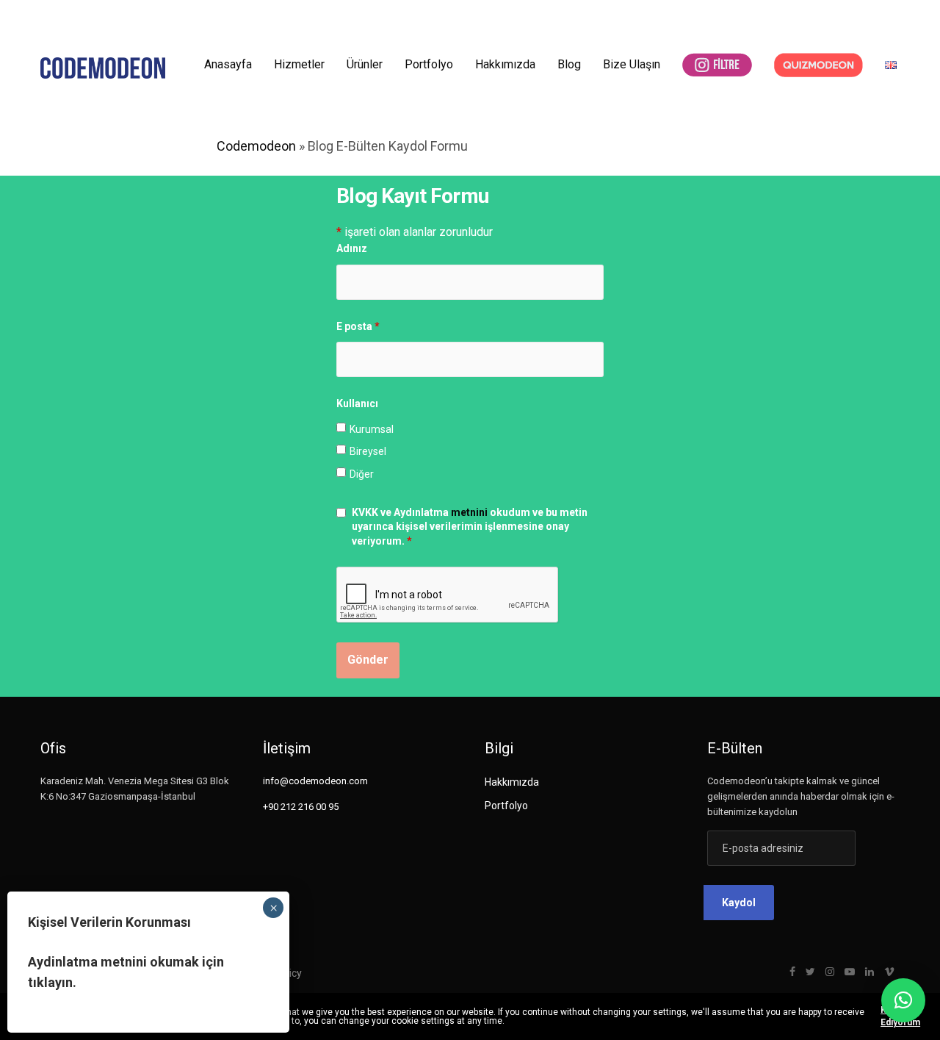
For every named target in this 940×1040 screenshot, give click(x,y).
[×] (903, 1000)
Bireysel (368, 451)
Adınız (351, 248)
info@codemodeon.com (315, 780)
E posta (358, 326)
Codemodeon (256, 146)
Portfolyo (429, 64)
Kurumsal (372, 429)
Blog (569, 64)
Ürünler (365, 64)
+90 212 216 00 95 (301, 806)
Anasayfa (228, 64)
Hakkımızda (505, 64)
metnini (469, 512)
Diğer (362, 474)
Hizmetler (299, 64)
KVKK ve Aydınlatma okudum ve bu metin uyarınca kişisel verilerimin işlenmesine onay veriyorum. (470, 526)
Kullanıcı (357, 403)
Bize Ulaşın (631, 64)
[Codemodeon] (102, 68)
